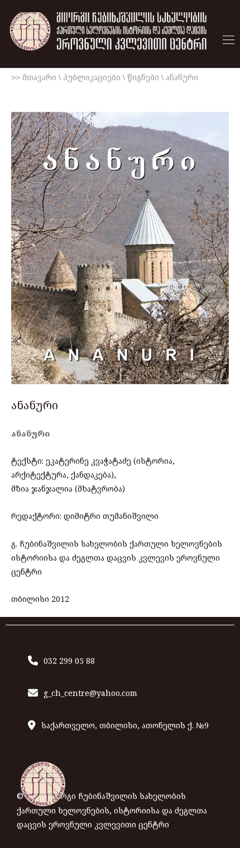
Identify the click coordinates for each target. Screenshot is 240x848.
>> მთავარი (33, 77)
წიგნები (143, 77)
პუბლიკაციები (92, 77)
